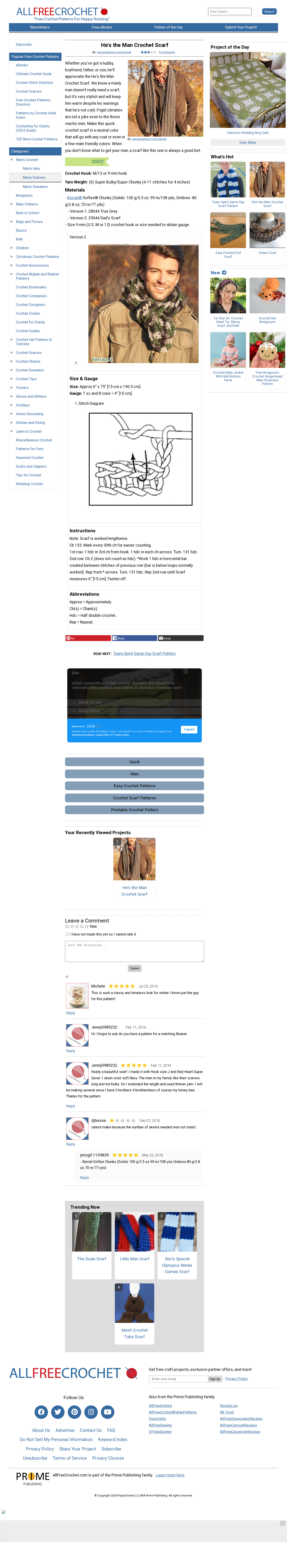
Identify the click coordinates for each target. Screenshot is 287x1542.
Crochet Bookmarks (31, 287)
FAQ (111, 1430)
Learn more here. (170, 1475)
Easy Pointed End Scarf (228, 255)
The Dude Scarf (92, 1258)
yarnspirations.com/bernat (114, 52)
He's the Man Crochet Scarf (135, 891)
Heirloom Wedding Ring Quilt (248, 133)
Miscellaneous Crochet (34, 440)
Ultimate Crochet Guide (34, 74)
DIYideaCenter (160, 1432)
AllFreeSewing (160, 1425)
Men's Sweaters (35, 187)
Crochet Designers (30, 305)
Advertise (64, 1430)
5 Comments (167, 52)
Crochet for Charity (30, 322)
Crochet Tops (26, 379)
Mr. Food (227, 1412)
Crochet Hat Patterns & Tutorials (34, 342)
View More (247, 142)
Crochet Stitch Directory (34, 83)
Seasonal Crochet (29, 458)
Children (22, 248)
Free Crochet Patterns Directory (33, 102)
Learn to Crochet (29, 431)
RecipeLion (229, 1406)
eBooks (22, 65)
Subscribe (24, 44)
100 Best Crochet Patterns (37, 139)
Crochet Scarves (29, 91)
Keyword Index (112, 1439)
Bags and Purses (29, 222)
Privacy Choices (108, 1458)
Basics (21, 230)
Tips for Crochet (28, 475)
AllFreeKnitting (160, 1406)
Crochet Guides (28, 331)
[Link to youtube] (107, 1412)
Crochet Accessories (32, 265)
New (215, 272)
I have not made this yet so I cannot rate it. (103, 934)
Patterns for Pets (29, 449)
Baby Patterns (27, 204)
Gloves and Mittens (31, 396)
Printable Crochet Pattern (134, 809)
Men (134, 773)
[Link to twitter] (58, 1412)
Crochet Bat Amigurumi (267, 320)
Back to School (27, 213)
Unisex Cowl (267, 253)
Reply (70, 1013)
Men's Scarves (34, 177)
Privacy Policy (40, 1449)
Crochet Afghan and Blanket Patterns (37, 276)
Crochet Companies (31, 296)
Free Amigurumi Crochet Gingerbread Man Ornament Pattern (267, 378)
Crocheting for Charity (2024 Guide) (33, 128)
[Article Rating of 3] (149, 52)
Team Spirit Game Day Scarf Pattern (144, 653)
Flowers (22, 388)
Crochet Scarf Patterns (134, 797)
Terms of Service (70, 1458)
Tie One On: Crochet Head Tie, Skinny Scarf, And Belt (228, 322)
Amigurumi (24, 195)
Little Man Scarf (135, 1258)
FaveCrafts (157, 1419)
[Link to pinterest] (74, 1412)
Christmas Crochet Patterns (37, 257)
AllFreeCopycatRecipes (238, 1425)
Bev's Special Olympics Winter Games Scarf (177, 1265)
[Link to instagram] (91, 1412)
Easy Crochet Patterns (135, 785)
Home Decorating (29, 414)
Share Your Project (77, 1449)
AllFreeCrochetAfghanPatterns (173, 1412)
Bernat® (74, 198)
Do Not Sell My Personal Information (56, 1439)
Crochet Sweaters (30, 370)
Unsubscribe (35, 1458)
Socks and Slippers (31, 466)
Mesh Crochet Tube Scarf (134, 1333)
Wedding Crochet (29, 484)
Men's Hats (31, 168)
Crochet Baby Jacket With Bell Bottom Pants (228, 376)
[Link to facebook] (41, 1412)
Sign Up (215, 1379)
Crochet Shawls (28, 361)
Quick (134, 761)
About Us (41, 1430)
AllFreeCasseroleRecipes (240, 1432)
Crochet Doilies (28, 313)
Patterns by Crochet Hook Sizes (36, 115)
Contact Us (91, 1430)
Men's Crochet (27, 160)
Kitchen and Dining (30, 423)
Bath (19, 239)
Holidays (23, 405)
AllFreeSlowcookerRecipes (241, 1419)
